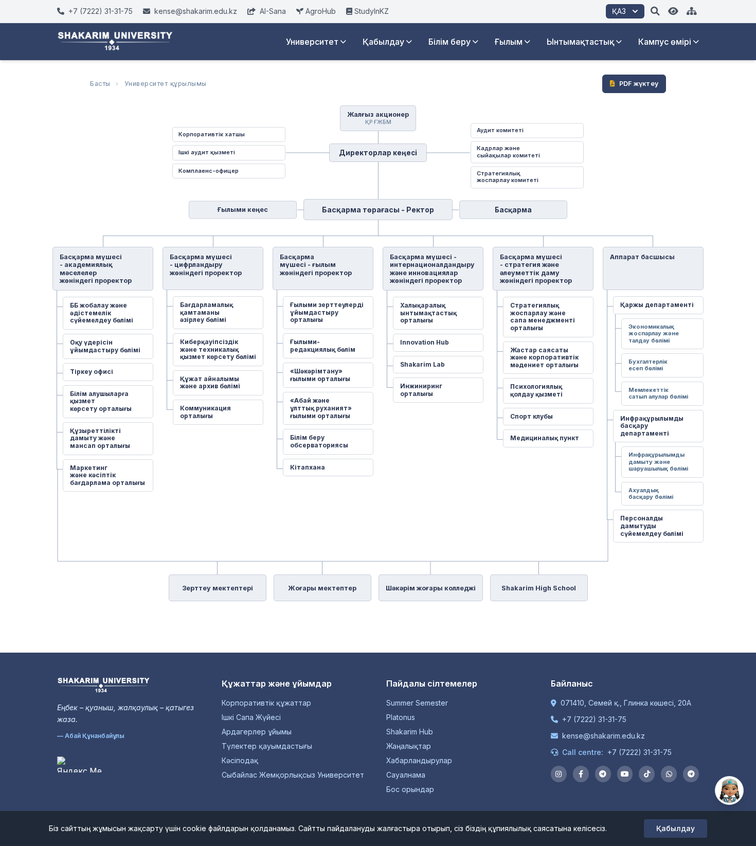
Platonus (400, 717)
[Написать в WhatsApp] (669, 774)
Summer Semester (417, 702)
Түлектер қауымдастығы (267, 746)
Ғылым (509, 42)
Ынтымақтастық (580, 42)
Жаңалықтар (408, 746)
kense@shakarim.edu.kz (603, 735)
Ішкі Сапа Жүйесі (251, 717)
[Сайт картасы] (692, 11)
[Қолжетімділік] (673, 11)
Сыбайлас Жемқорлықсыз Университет (293, 774)
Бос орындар (410, 789)
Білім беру (449, 42)
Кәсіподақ (240, 760)
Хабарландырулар (419, 760)
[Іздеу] (655, 11)
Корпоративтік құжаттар (266, 702)
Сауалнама (405, 774)
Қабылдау (383, 42)
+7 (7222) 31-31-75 (594, 719)
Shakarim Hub (409, 731)
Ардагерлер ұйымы (257, 731)
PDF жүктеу (639, 83)
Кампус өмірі (664, 42)
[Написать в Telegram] (691, 774)
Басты (100, 83)
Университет (312, 42)
